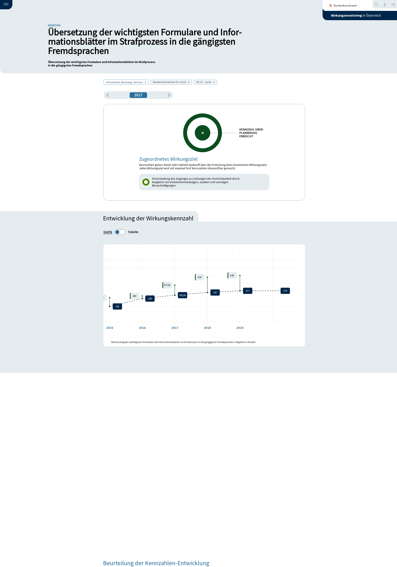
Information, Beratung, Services (124, 82)
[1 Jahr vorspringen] (167, 95)
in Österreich (356, 15)
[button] (6, 4)
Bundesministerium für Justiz (170, 82)
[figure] (204, 291)
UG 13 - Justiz (204, 82)
